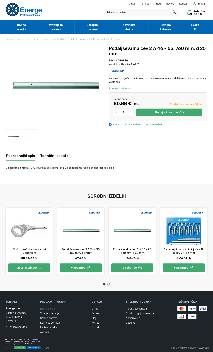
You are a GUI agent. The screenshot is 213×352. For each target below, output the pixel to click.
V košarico (78, 267)
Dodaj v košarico (166, 112)
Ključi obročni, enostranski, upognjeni (29, 251)
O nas (132, 3)
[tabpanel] (29, 241)
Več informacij (33, 348)
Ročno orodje (21, 27)
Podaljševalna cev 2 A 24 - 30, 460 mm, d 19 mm (80, 251)
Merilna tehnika (165, 27)
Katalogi (145, 3)
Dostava (130, 322)
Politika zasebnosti (136, 308)
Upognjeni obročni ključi (54, 39)
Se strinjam (20, 348)
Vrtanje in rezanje (56, 27)
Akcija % (195, 27)
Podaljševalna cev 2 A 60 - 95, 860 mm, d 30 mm (132, 251)
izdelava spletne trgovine (183, 348)
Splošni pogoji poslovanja (140, 313)
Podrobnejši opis (120, 88)
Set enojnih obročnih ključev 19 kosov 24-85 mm (184, 251)
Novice (170, 3)
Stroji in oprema (92, 27)
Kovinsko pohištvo (129, 27)
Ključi (36, 39)
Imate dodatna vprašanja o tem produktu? (137, 124)
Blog (158, 3)
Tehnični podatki (55, 156)
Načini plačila (133, 318)
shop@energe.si (18, 326)
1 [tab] (104, 284)
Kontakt (184, 3)
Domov (9, 39)
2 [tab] (108, 284)
